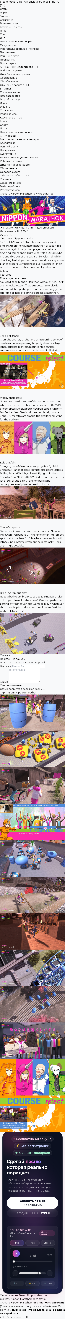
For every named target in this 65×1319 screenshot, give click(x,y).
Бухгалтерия (8, 63)
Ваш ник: (6, 666)
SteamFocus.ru (16, 1317)
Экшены (5, 16)
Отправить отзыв (11, 685)
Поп (33, 1243)
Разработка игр (10, 99)
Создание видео (10, 92)
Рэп (17, 1243)
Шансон (48, 1243)
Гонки (4, 30)
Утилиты (5, 88)
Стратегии (6, 19)
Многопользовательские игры (19, 48)
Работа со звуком (11, 70)
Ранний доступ (10, 56)
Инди (3, 38)
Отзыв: (4, 681)
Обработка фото (10, 81)
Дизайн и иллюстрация (15, 74)
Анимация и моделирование (19, 66)
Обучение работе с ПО (14, 85)
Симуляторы (8, 45)
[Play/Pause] (16, 1253)
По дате (5, 659)
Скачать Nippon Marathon (16, 1302)
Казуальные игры (11, 27)
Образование (8, 77)
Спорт (4, 34)
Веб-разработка (10, 95)
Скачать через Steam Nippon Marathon (24, 1295)
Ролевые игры (9, 23)
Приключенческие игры (16, 41)
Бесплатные (7, 52)
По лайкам (18, 659)
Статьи (4, 9)
